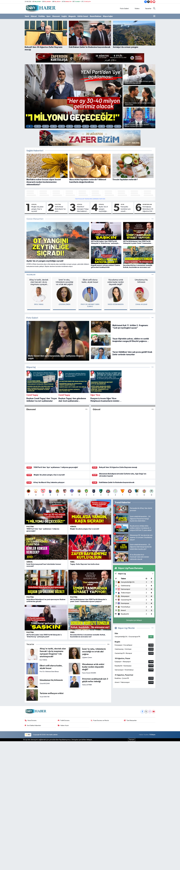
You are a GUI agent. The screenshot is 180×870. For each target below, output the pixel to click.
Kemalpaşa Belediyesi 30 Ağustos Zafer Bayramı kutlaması (148, 209)
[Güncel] (153, 409)
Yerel (27, 16)
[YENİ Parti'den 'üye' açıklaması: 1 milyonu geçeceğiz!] (46, 512)
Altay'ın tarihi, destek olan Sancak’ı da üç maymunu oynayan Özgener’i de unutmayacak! (38, 282)
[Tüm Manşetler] (153, 219)
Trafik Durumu (64, 720)
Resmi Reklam (95, 16)
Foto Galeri (124, 8)
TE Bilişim (152, 734)
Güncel (34, 16)
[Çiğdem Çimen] (64, 294)
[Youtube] (153, 711)
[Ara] (154, 8)
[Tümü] (153, 367)
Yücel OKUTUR (44, 697)
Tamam (131, 740)
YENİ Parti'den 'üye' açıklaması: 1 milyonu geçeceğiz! (56, 467)
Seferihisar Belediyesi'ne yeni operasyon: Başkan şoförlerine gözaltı (60, 209)
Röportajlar (108, 16)
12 (117, 126)
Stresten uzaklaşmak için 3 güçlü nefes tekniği (95, 680)
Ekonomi (56, 16)
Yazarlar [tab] (30, 275)
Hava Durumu (32, 720)
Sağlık (64, 16)
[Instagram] (150, 711)
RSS (29, 734)
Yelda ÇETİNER (87, 685)
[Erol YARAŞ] (39, 294)
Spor (49, 16)
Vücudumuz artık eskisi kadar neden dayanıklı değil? (116, 282)
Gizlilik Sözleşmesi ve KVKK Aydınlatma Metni (110, 740)
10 (101, 126)
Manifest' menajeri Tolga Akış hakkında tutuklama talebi (83, 209)
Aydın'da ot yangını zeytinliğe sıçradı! (103, 209)
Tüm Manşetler (131, 720)
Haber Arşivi (64, 725)
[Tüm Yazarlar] (153, 275)
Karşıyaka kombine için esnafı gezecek (126, 209)
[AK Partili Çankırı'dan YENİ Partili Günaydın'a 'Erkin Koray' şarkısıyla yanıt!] (46, 617)
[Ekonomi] (86, 409)
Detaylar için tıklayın (134, 620)
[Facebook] (142, 711)
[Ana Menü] (154, 16)
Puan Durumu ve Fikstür (101, 720)
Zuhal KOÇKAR (141, 304)
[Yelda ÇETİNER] (74, 682)
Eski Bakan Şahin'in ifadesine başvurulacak (116, 482)
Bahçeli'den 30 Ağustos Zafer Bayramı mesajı (118, 467)
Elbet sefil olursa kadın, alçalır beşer (90, 281)
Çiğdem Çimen (64, 304)
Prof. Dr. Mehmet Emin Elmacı (49, 671)
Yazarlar (148, 8)
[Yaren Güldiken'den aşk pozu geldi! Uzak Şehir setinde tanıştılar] (101, 353)
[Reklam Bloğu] (90, 58)
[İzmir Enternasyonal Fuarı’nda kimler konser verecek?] (46, 547)
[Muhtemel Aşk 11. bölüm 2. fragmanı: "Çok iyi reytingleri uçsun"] (101, 326)
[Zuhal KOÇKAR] (141, 294)
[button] (27, 96)
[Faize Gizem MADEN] (115, 294)
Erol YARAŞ (38, 304)
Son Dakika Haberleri (34, 725)
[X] (146, 711)
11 (109, 126)
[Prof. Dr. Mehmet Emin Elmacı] (90, 294)
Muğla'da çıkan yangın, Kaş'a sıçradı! (37, 209)
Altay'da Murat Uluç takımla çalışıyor (49, 482)
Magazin (72, 16)
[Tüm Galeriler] (153, 318)
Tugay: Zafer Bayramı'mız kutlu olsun (84, 564)
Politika (41, 16)
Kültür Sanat (83, 16)
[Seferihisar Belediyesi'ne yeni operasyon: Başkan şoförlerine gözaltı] (46, 582)
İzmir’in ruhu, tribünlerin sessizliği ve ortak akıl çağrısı (64, 282)
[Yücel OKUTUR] (32, 695)
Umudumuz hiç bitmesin (141, 281)
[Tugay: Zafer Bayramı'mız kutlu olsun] (89, 547)
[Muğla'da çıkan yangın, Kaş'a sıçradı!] (89, 512)
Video (137, 8)
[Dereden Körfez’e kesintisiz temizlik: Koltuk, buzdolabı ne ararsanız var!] (89, 617)
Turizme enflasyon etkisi (51, 693)
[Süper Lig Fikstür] (153, 628)
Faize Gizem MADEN (115, 304)
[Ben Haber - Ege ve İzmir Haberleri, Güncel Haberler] (40, 8)
